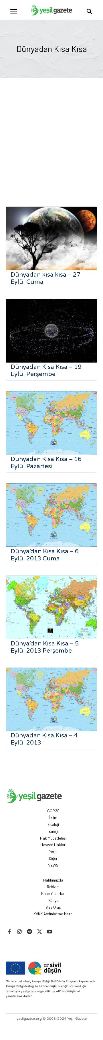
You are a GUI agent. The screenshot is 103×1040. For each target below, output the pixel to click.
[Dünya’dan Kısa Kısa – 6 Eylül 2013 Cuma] (51, 515)
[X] (39, 932)
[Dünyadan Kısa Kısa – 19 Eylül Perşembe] (51, 331)
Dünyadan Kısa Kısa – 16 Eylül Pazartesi (46, 463)
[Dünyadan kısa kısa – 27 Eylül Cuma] (51, 238)
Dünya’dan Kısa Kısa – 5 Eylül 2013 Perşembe (45, 647)
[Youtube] (49, 932)
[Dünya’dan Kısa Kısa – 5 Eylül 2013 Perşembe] (51, 607)
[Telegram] (29, 932)
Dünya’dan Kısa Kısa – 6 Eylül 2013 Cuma (45, 555)
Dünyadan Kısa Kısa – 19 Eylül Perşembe (46, 370)
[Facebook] (9, 932)
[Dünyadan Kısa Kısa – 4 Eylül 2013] (51, 699)
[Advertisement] (51, 132)
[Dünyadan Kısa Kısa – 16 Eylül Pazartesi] (51, 423)
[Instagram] (19, 932)
